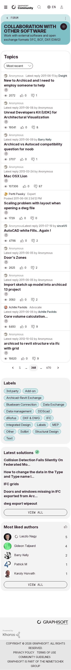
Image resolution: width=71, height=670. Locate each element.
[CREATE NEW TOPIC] (63, 26)
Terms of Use (46, 652)
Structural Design (47, 431)
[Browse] (6, 7)
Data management (18, 411)
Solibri (24, 431)
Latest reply (33, 75)
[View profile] (5, 194)
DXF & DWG (31, 418)
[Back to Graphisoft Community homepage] (23, 6)
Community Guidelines (35, 657)
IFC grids (11, 484)
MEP (55, 425)
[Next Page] (58, 367)
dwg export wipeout (20, 503)
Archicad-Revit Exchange (23, 398)
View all (35, 512)
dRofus (11, 418)
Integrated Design (18, 425)
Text (9, 438)
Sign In (63, 7)
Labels (41, 425)
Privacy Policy (23, 652)
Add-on (30, 391)
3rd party (12, 391)
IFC (48, 418)
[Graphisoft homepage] (52, 623)
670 (48, 367)
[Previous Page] (13, 367)
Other (10, 431)
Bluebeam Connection (21, 404)
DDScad (44, 411)
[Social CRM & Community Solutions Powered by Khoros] (11, 633)
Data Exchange (53, 404)
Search (39, 7)
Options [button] (64, 18)
